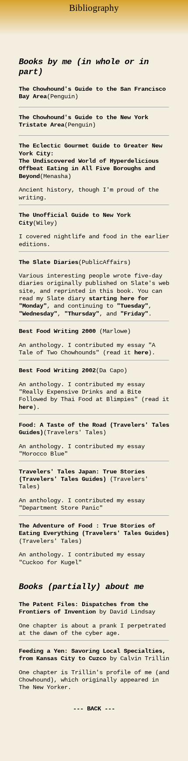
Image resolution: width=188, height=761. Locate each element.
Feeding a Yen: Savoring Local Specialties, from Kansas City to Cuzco (92, 655)
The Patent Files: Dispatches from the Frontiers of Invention (83, 608)
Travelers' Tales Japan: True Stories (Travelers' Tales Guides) (82, 475)
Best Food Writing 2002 (57, 370)
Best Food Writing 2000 (59, 331)
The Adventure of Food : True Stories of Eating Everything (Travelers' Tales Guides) (94, 529)
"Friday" (134, 313)
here (141, 352)
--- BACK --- (94, 708)
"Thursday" (81, 313)
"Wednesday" (38, 313)
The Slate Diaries (48, 262)
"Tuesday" (132, 305)
